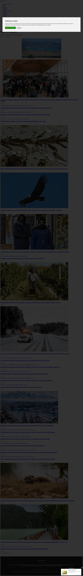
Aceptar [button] (7, 27)
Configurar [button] (19, 27)
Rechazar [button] (13, 27)
